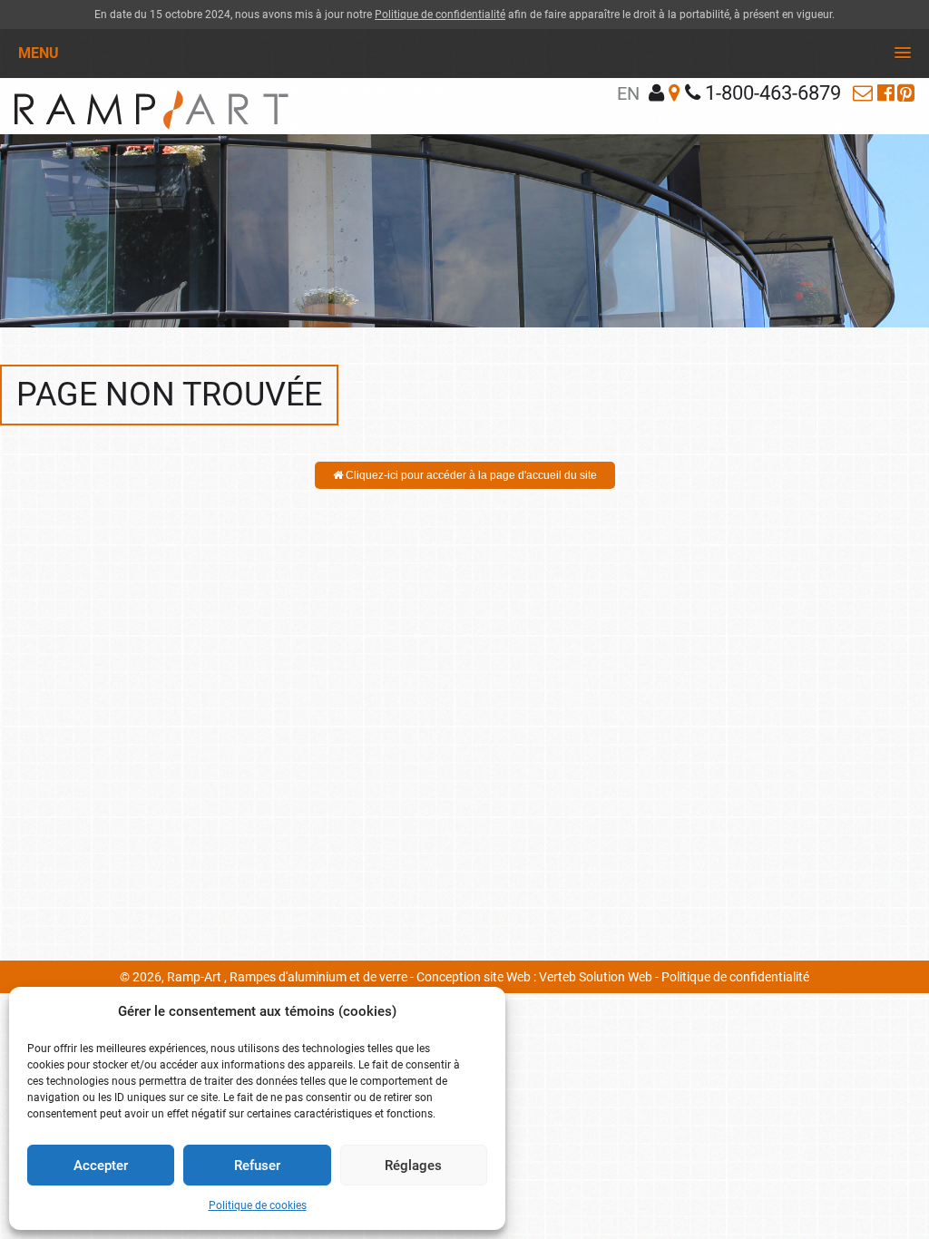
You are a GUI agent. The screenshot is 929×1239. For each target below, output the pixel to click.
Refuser (257, 1165)
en (628, 93)
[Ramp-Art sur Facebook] (886, 93)
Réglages (413, 1165)
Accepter (100, 1165)
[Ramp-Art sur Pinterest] (905, 93)
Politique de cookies (258, 1205)
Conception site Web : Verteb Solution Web (534, 977)
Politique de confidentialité (440, 14)
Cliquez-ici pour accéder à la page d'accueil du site (470, 475)
